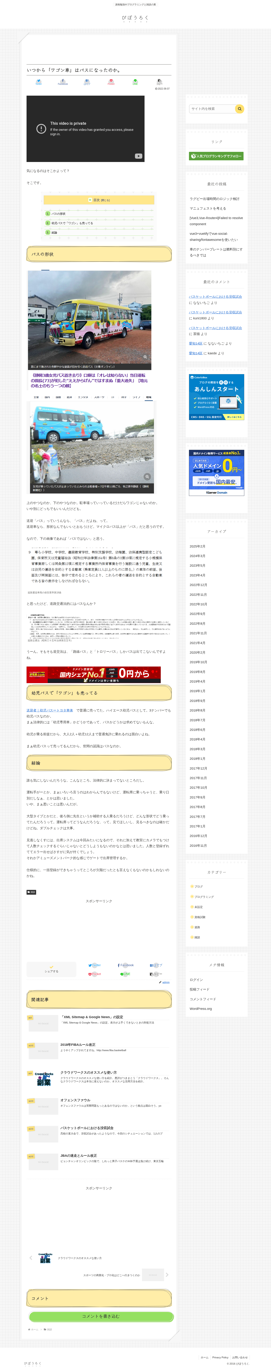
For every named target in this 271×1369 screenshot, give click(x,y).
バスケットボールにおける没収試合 (215, 297)
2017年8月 (198, 807)
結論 (54, 232)
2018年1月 (198, 759)
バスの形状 (58, 213)
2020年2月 (198, 652)
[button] (159, 82)
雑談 (33, 892)
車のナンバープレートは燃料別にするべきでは (216, 252)
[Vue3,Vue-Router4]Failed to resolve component (216, 221)
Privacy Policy (220, 1357)
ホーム (205, 1357)
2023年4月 (198, 575)
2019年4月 (198, 681)
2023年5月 (198, 565)
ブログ (198, 886)
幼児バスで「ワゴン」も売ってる (72, 223)
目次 (96, 200)
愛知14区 (196, 343)
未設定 (198, 906)
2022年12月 (198, 585)
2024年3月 (198, 556)
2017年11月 (198, 778)
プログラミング (204, 896)
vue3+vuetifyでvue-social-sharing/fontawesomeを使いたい (214, 236)
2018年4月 (198, 739)
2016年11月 (198, 845)
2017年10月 (198, 787)
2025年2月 (198, 546)
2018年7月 (198, 720)
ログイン (196, 980)
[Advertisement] (99, 930)
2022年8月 (198, 623)
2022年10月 (198, 604)
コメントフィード (203, 999)
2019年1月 (198, 691)
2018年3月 (198, 749)
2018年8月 (198, 710)
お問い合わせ (240, 1357)
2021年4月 (198, 643)
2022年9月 (198, 614)
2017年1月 (198, 826)
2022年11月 (198, 595)
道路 (197, 927)
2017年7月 (198, 817)
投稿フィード (200, 989)
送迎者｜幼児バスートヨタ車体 (50, 710)
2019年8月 (198, 672)
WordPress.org (201, 1009)
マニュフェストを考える (208, 208)
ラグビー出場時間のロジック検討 (214, 199)
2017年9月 (198, 797)
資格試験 (200, 917)
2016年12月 (198, 836)
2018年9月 (198, 701)
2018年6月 (198, 730)
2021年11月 (198, 633)
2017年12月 (198, 768)
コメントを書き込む (101, 1316)
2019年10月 (198, 662)
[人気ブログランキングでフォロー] (216, 159)
